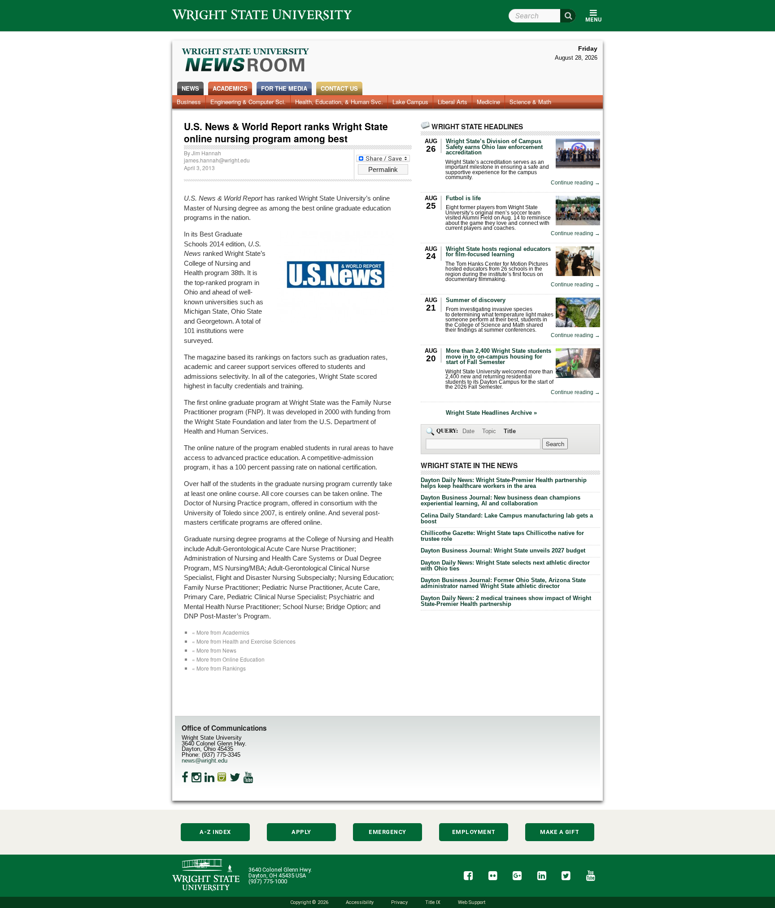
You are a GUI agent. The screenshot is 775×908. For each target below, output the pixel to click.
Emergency (387, 832)
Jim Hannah (206, 153)
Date (468, 431)
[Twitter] (235, 777)
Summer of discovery (475, 300)
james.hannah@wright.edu (217, 160)
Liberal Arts (452, 101)
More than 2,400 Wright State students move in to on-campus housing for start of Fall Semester (498, 356)
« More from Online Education (228, 659)
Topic (489, 431)
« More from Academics (220, 632)
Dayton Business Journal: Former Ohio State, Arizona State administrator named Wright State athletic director (503, 583)
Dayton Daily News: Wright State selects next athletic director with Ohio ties (505, 565)
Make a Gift (559, 832)
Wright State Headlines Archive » (491, 413)
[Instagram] (196, 777)
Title (510, 431)
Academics (230, 88)
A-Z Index (215, 832)
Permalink (383, 169)
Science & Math (530, 101)
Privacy (399, 902)
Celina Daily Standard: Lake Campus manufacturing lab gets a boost (507, 518)
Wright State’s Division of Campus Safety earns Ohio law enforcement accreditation (494, 147)
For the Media (284, 88)
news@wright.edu (204, 760)
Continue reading (575, 182)
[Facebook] (185, 777)
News (190, 88)
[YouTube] (248, 777)
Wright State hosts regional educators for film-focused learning (498, 252)
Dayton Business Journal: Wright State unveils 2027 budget (503, 550)
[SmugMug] (222, 777)
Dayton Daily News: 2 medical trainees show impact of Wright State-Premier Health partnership (506, 601)
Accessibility (360, 902)
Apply (301, 832)
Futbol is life (463, 198)
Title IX (432, 902)
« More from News (214, 650)
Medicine (488, 101)
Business (189, 101)
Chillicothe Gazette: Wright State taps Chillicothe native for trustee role (502, 536)
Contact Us (339, 88)
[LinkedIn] (209, 777)
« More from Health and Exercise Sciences (244, 641)
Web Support (471, 902)
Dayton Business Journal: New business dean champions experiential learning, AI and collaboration (500, 500)
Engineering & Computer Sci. (248, 101)
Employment (474, 832)
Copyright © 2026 (309, 902)
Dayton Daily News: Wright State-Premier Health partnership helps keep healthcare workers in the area (504, 483)
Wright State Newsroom (246, 61)
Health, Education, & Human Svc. (339, 101)
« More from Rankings (219, 668)
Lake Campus (410, 101)
